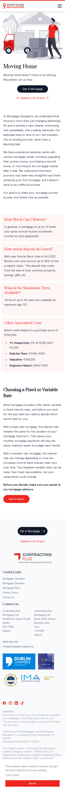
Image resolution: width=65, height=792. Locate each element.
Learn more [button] (12, 774)
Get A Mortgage (32, 89)
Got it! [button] (32, 783)
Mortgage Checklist (13, 583)
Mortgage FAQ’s (11, 587)
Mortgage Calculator (14, 578)
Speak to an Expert (32, 541)
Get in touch (16, 499)
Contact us (8, 597)
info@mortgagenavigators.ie (18, 646)
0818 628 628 (10, 641)
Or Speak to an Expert (30, 98)
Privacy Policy (10, 592)
